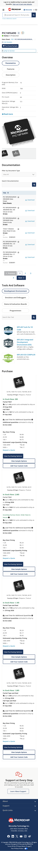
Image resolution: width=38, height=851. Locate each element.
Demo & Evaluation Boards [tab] (15, 304)
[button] (7, 41)
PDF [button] (12, 39)
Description (11, 75)
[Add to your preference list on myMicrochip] (18, 33)
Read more (8, 114)
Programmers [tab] (15, 310)
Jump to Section (9, 51)
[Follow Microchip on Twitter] (17, 837)
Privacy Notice (21, 846)
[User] (29, 9)
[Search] (34, 15)
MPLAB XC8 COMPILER (26, 355)
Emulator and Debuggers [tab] (15, 297)
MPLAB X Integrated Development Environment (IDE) (25, 342)
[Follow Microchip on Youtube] (21, 837)
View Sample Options (19, 461)
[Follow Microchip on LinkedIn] (12, 837)
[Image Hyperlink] (14, 11)
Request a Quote (9, 450)
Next (20, 278)
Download (31, 200)
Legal (28, 846)
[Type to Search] (34, 184)
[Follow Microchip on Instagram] (25, 837)
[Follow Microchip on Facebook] (8, 837)
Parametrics (10, 63)
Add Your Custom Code (19, 466)
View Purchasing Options (13, 456)
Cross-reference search (9, 18)
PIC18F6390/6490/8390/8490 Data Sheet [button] (24, 39)
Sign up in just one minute (22, 4)
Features (10, 69)
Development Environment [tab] (15, 291)
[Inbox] (36, 10)
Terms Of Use (11, 846)
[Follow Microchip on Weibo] (29, 837)
